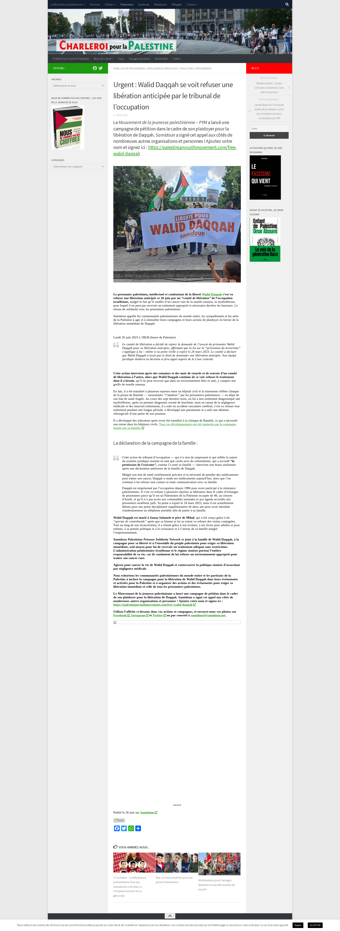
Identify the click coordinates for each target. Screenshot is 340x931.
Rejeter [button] (298, 925)
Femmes (95, 4)
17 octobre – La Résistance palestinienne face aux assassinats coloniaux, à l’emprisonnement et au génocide (129, 887)
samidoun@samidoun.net (208, 615)
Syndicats (143, 4)
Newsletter (161, 58)
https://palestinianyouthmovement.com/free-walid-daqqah (152, 604)
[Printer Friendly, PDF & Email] (119, 820)
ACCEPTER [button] (315, 925)
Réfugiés (177, 4)
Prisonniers (127, 4)
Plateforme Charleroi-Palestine (71, 58)
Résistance (160, 4)
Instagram (138, 615)
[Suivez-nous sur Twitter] (100, 68)
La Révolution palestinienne (66, 4)
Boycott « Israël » (103, 58)
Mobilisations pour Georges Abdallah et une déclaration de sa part (216, 884)
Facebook (119, 615)
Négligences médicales (162, 68)
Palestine (186, 68)
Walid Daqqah (212, 294)
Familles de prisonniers (129, 68)
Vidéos (177, 58)
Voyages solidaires (139, 58)
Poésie (109, 4)
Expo (121, 58)
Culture (191, 4)
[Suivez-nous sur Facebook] (95, 68)
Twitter (158, 615)
